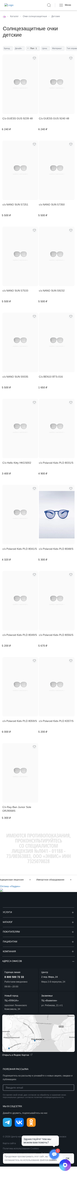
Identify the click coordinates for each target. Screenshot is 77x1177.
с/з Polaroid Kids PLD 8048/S (56, 548)
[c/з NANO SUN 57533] (20, 256)
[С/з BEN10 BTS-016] (57, 342)
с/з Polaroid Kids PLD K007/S (56, 720)
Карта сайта (9, 1143)
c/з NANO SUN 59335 (15, 376)
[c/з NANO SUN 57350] (57, 170)
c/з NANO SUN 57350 (52, 204)
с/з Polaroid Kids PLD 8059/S (19, 720)
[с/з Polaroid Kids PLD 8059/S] (20, 686)
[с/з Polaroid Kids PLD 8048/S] (57, 514)
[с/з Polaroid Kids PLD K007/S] (57, 686)
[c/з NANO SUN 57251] (20, 170)
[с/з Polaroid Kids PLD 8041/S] (20, 514)
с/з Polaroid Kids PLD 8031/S (56, 462)
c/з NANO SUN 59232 (52, 290)
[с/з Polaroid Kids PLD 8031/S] (57, 428)
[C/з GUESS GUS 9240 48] (57, 84)
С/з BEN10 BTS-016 (51, 376)
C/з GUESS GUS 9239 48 (17, 118)
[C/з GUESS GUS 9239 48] (20, 84)
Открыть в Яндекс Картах (15, 1055)
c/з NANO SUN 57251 (15, 204)
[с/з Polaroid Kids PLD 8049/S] (20, 600)
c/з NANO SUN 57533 (15, 290)
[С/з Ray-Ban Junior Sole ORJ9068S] (20, 773)
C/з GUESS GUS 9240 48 (54, 118)
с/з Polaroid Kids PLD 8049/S (19, 634)
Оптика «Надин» (10, 886)
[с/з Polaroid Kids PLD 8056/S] (57, 600)
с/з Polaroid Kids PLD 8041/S (19, 548)
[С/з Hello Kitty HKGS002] (20, 428)
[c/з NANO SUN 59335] (20, 342)
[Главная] (4, 16)
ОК (67, 1158)
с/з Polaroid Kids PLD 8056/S (56, 634)
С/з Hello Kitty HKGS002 (16, 462)
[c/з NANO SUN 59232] (57, 256)
